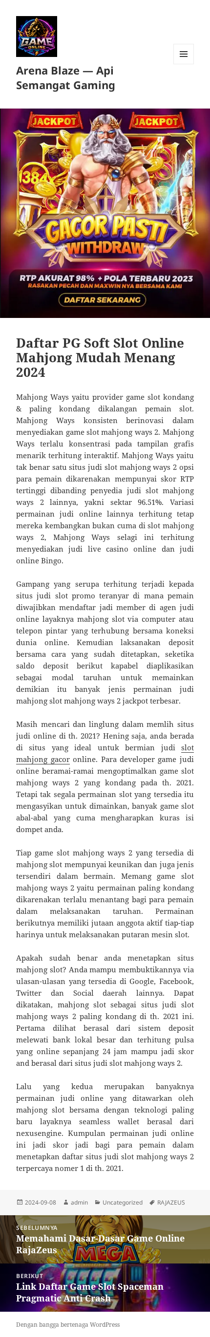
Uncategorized (123, 1202)
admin (79, 1202)
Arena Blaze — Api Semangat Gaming (65, 77)
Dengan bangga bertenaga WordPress (68, 1324)
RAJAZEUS (171, 1202)
